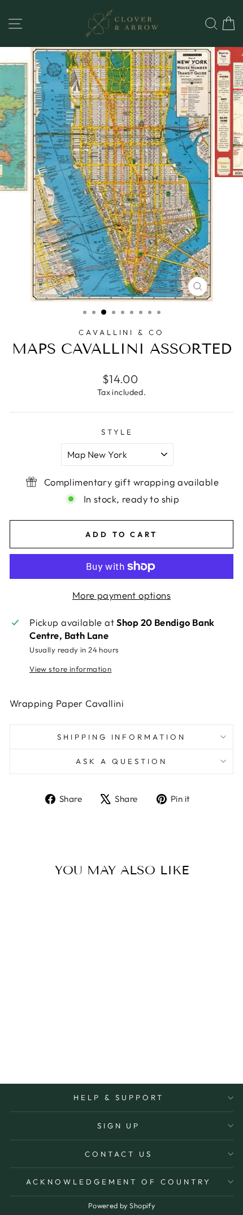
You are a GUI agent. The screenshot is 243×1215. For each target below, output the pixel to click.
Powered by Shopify (121, 1205)
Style (117, 431)
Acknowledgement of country (118, 1181)
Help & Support (118, 1097)
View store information (70, 668)
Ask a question (121, 761)
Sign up (119, 1125)
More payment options (121, 595)
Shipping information (121, 736)
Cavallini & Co (122, 332)
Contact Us (119, 1153)
